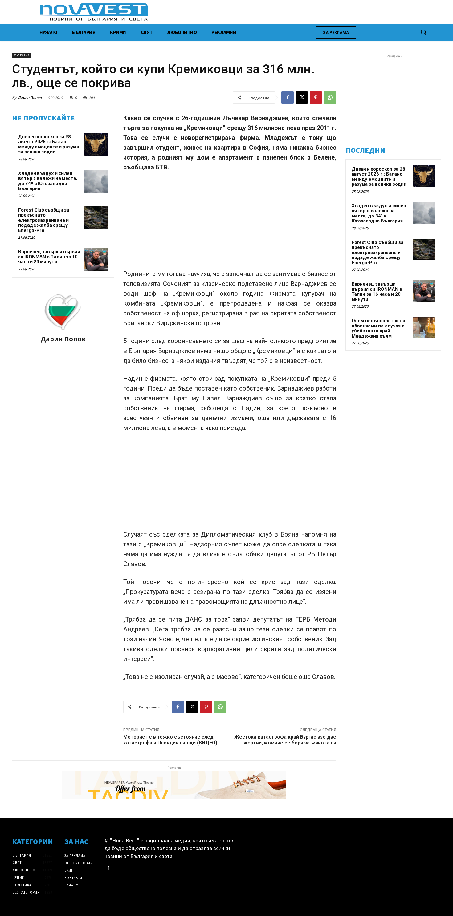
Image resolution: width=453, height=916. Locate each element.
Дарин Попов (30, 97)
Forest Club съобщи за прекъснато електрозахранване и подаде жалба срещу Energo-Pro (43, 220)
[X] (302, 97)
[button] (423, 32)
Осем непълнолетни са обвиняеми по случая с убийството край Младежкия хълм (378, 328)
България (21, 55)
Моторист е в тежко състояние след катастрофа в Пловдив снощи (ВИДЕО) (170, 740)
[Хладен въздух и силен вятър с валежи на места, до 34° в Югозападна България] (96, 181)
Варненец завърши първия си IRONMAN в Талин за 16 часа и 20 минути (49, 256)
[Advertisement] (229, 223)
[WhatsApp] (330, 97)
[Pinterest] (316, 97)
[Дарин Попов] (62, 312)
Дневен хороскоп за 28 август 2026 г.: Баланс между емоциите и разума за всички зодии (48, 144)
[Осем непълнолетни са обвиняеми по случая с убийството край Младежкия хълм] (424, 327)
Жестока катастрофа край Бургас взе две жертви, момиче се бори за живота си (285, 740)
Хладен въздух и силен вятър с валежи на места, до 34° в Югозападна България (47, 181)
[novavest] (243, 12)
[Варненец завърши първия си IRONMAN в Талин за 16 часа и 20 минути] (96, 259)
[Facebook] (287, 97)
